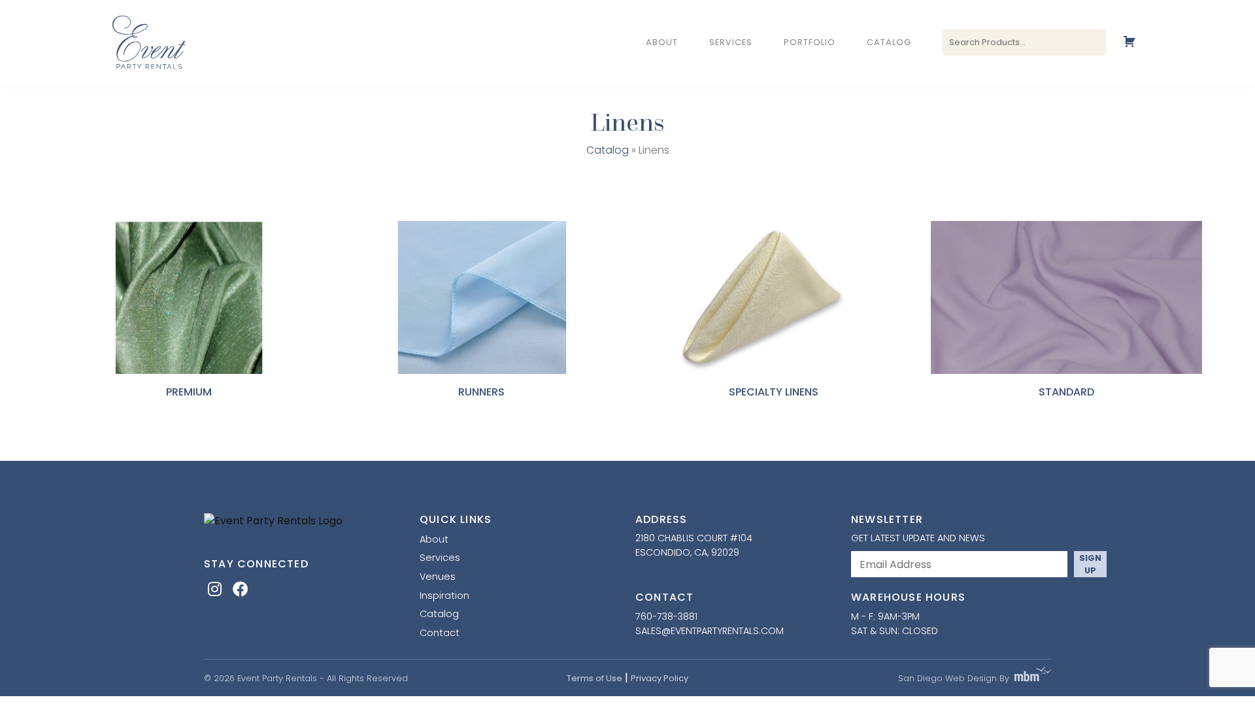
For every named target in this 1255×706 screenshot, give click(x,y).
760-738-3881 (666, 616)
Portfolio (809, 43)
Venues (438, 576)
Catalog (889, 43)
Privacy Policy (659, 678)
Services (730, 43)
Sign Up (1090, 564)
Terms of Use (594, 678)
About (662, 43)
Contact (440, 633)
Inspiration (444, 595)
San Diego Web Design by (953, 678)
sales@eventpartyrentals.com (709, 630)
